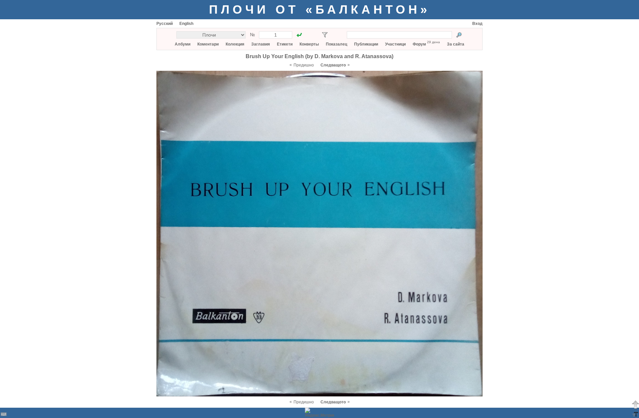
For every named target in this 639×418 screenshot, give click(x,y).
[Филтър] (324, 35)
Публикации (366, 44)
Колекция (235, 44)
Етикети (285, 44)
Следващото (333, 65)
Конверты (309, 44)
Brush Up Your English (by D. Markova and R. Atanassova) (319, 56)
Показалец (336, 44)
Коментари (208, 44)
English (186, 23)
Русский (164, 23)
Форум (419, 44)
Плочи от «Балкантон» (319, 9)
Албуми (182, 44)
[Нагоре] (635, 404)
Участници (395, 44)
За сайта (455, 44)
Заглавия (260, 44)
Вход (477, 23)
